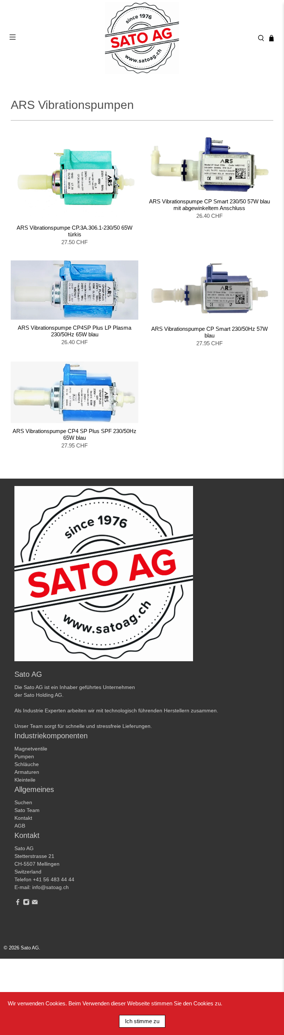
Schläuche (26, 764)
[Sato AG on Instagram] (26, 903)
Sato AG (30, 948)
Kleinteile (25, 780)
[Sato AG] (142, 38)
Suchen (23, 802)
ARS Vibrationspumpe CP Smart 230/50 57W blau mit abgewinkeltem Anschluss (209, 204)
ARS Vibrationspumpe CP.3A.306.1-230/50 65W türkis (74, 230)
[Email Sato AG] (34, 903)
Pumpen (24, 756)
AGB (19, 826)
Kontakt (23, 818)
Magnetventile (30, 749)
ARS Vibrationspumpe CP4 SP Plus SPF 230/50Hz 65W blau (74, 434)
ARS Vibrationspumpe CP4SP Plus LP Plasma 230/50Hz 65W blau (74, 331)
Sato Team (27, 810)
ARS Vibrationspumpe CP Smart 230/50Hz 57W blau (209, 332)
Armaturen (26, 772)
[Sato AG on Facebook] (17, 903)
